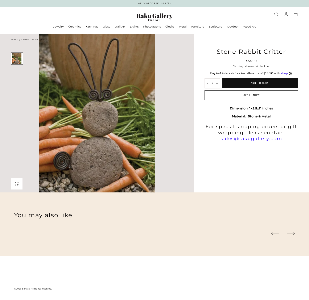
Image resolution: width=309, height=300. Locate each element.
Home (14, 39)
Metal (183, 26)
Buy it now (251, 95)
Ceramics (74, 26)
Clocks (169, 26)
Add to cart (260, 83)
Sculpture (215, 26)
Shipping (238, 66)
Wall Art (120, 26)
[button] (276, 14)
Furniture (197, 26)
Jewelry (58, 26)
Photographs (152, 26)
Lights (134, 26)
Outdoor (233, 26)
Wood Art (249, 26)
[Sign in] (285, 14)
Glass (106, 26)
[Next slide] (291, 234)
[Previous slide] (275, 234)
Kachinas (92, 26)
